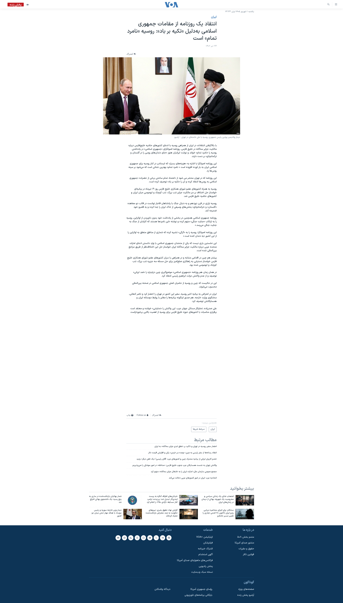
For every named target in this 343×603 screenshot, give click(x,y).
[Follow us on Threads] (137, 537)
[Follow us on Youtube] (149, 537)
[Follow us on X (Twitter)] (156, 537)
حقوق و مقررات (246, 549)
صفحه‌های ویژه (246, 589)
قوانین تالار (248, 554)
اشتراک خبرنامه (205, 549)
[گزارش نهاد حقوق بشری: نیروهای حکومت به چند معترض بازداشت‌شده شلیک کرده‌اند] (188, 514)
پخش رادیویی (206, 566)
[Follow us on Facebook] (169, 537)
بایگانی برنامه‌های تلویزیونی (198, 595)
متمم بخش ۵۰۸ (245, 537)
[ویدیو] (28, 5)
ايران (214, 17)
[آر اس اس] (130, 537)
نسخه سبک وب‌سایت (202, 572)
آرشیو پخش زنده (245, 595)
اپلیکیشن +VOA (204, 537)
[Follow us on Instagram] (143, 537)
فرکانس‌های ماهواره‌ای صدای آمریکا (195, 560)
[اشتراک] (118, 537)
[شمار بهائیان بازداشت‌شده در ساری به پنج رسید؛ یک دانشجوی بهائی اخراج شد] (132, 500)
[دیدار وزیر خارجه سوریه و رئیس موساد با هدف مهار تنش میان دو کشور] (132, 514)
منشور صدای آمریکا (244, 543)
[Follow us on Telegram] (162, 537)
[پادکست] (124, 537)
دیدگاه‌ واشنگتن (162, 589)
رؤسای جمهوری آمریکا (201, 589)
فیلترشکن (208, 543)
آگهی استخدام (205, 554)
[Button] (131, 54)
